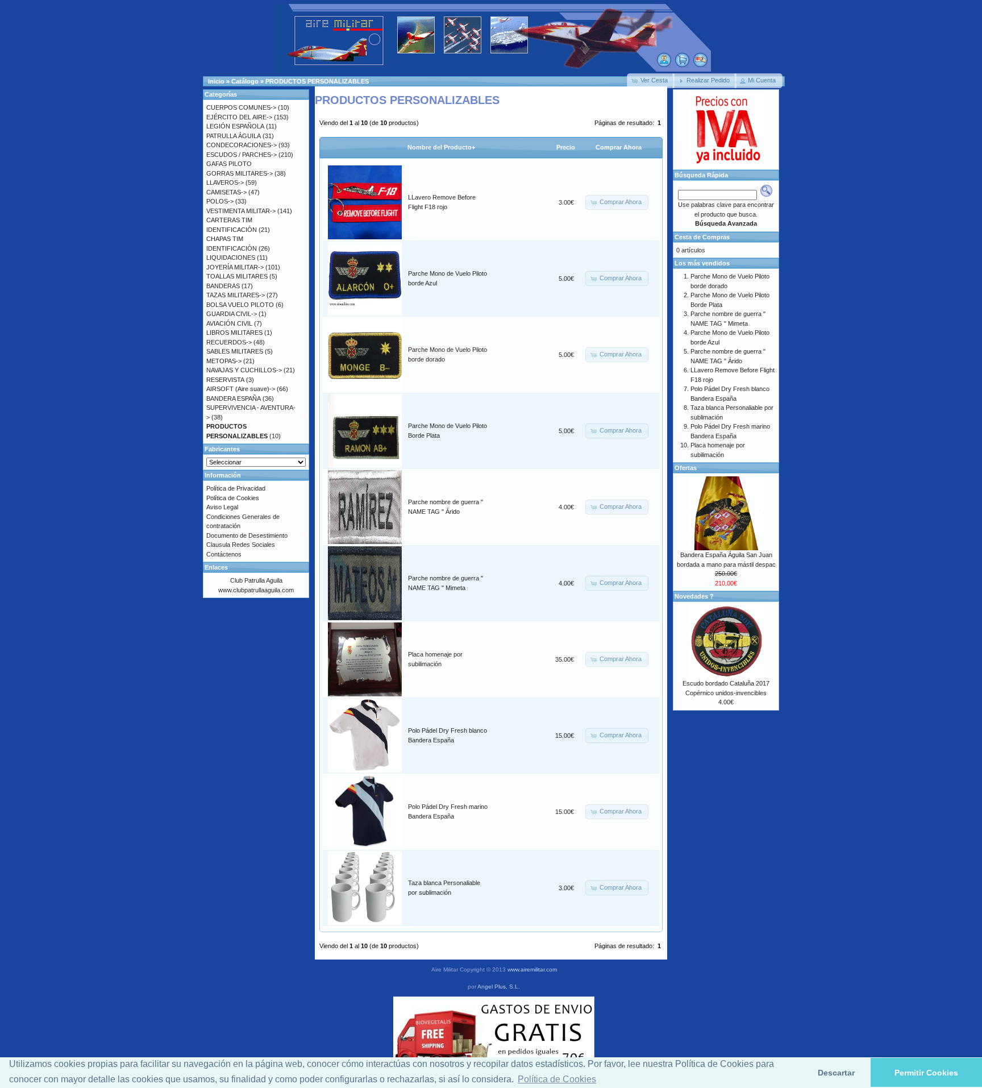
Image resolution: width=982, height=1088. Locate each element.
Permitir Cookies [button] (926, 1072)
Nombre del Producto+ (441, 147)
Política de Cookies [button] (557, 1079)
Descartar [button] (836, 1072)
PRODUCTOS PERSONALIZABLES (317, 81)
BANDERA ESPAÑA (233, 398)
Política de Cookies (232, 498)
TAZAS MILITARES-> (235, 295)
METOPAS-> (224, 361)
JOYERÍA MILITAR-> (235, 267)
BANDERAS (223, 286)
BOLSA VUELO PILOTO (240, 304)
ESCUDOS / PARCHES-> (241, 154)
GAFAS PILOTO (229, 163)
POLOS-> (220, 201)
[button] (651, 80)
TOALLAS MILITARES (237, 276)
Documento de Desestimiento (247, 535)
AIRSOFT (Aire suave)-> (240, 388)
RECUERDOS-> (229, 342)
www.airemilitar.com (532, 969)
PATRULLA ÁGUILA (233, 135)
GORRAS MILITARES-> (239, 173)
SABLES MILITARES (234, 351)
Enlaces (216, 567)
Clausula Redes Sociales (240, 544)
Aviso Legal (222, 507)
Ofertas (686, 467)
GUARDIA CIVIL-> (231, 313)
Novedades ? (694, 596)
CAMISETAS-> (226, 192)
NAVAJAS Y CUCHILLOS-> (244, 370)
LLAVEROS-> (225, 182)
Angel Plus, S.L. (498, 986)
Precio (565, 147)
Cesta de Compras (702, 237)
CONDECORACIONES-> (241, 145)
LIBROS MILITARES (234, 332)
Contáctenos (224, 554)
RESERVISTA (225, 379)
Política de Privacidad (235, 488)
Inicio (216, 81)
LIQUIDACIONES (230, 257)
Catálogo (245, 81)
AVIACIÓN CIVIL (229, 323)
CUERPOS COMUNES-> (241, 107)
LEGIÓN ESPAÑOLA (235, 126)
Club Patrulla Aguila (256, 580)
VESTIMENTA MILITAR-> (241, 210)
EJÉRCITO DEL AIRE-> (239, 117)
